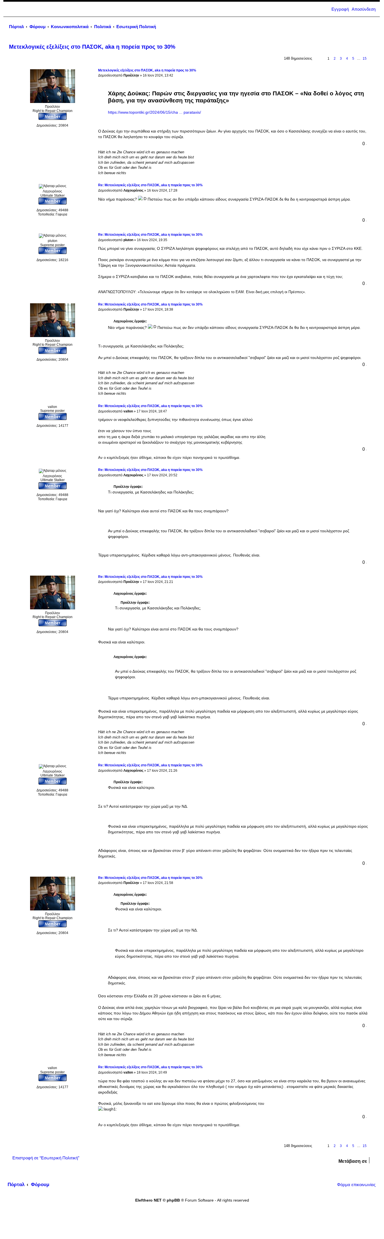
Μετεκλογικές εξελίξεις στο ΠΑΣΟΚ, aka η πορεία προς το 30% (92, 47)
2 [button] (335, 58)
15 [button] (365, 58)
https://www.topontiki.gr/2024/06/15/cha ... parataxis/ (154, 112)
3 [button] (341, 58)
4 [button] (347, 58)
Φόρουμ (40, 1184)
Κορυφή (369, 177)
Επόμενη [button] (371, 59)
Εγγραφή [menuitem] (340, 9)
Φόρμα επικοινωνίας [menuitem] (356, 1184)
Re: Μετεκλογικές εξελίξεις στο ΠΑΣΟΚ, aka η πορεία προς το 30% (150, 185)
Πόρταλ (16, 26)
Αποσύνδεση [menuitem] (364, 9)
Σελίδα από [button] (319, 59)
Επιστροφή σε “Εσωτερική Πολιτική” (45, 1158)
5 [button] (353, 58)
